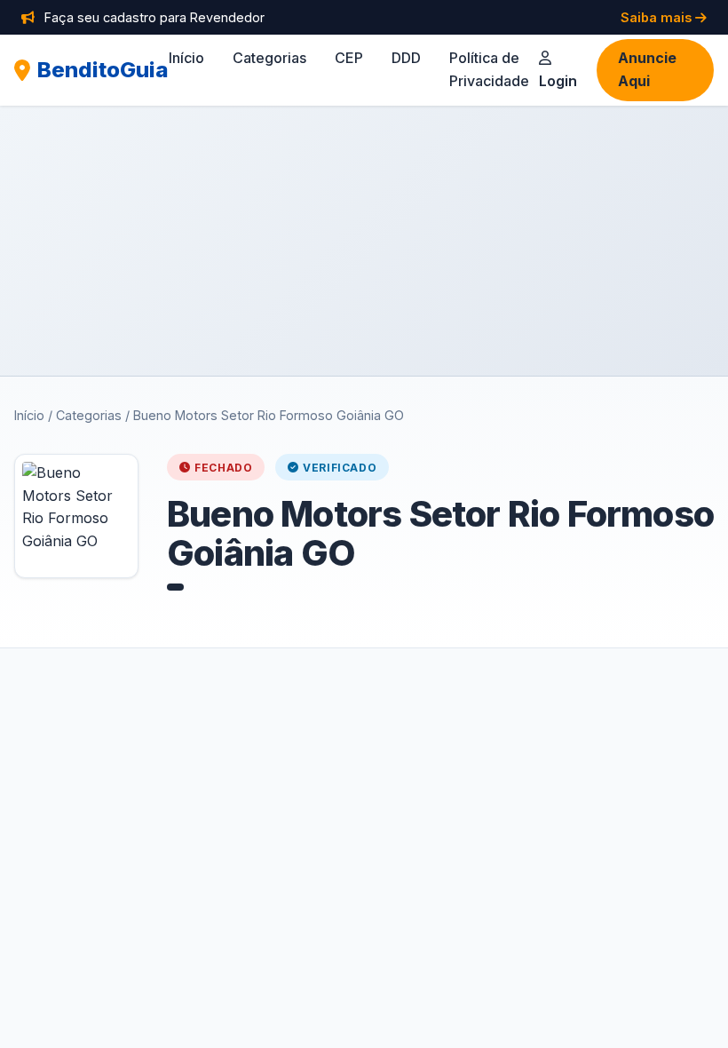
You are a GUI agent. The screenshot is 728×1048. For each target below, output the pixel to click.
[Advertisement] (364, 240)
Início (186, 58)
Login (558, 81)
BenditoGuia (103, 70)
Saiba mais (658, 17)
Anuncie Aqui (647, 69)
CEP (349, 58)
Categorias (269, 58)
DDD (406, 58)
